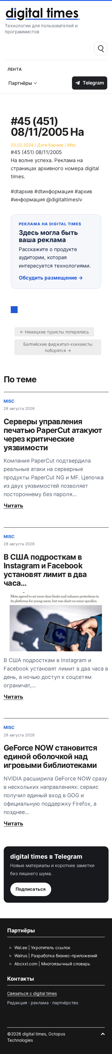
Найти (100, 48)
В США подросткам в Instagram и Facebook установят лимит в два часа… (45, 570)
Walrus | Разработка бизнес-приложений (55, 955)
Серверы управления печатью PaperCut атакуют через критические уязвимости (53, 434)
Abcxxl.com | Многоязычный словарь (52, 963)
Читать (13, 505)
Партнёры (20, 83)
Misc (71, 144)
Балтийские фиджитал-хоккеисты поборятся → (58, 347)
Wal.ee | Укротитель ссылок (42, 947)
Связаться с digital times (32, 993)
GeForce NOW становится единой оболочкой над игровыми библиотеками (50, 756)
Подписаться (31, 889)
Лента (14, 69)
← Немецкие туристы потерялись (54, 331)
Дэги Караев (50, 144)
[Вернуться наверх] (103, 1034)
